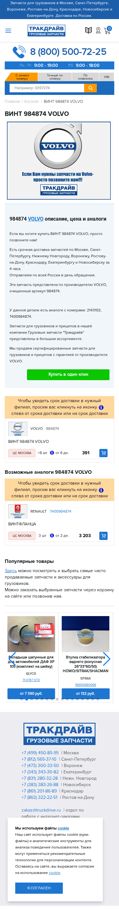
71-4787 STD (31, 680)
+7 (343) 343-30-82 (41, 772)
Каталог (31, 102)
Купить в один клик (68, 374)
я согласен (39, 888)
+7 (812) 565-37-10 (40, 759)
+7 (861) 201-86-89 (40, 791)
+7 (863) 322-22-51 (40, 797)
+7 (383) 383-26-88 (41, 784)
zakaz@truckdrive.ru (42, 810)
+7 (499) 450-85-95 (41, 753)
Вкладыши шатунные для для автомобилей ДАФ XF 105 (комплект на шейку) (31, 662)
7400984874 (60, 511)
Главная (12, 102)
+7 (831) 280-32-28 (40, 778)
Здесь (11, 570)
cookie (63, 828)
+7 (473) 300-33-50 (41, 765)
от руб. (31, 693)
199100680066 (85, 685)
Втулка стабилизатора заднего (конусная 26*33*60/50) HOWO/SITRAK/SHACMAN (86, 664)
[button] (106, 659)
